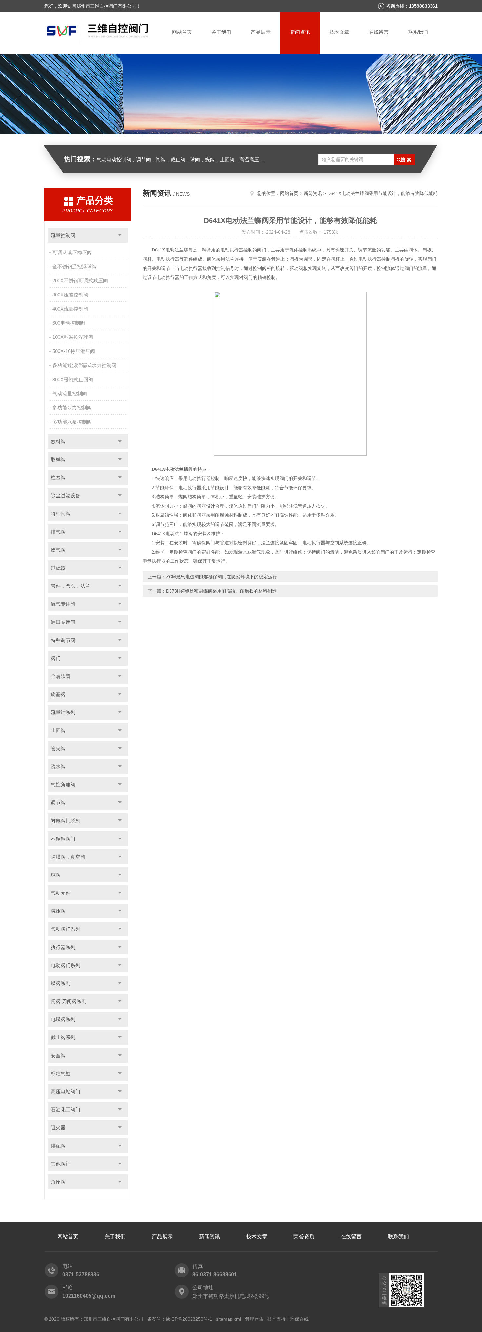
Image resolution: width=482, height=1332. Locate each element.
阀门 (56, 658)
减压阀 (58, 911)
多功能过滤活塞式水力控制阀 (84, 365)
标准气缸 (60, 1073)
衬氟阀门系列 (65, 820)
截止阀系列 (63, 1037)
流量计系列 (63, 712)
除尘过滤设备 (65, 495)
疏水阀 (58, 766)
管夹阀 (58, 748)
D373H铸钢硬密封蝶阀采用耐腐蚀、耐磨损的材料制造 (221, 591)
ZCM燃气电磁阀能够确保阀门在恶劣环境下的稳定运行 (221, 576)
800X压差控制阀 (70, 294)
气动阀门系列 (65, 929)
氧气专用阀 (63, 604)
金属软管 (60, 676)
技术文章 (339, 32)
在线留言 (379, 32)
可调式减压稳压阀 (72, 252)
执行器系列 (63, 947)
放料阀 (58, 441)
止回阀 (58, 730)
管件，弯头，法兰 (70, 586)
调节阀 (58, 802)
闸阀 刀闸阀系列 (69, 1001)
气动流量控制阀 (69, 393)
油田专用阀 (63, 622)
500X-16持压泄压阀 (73, 351)
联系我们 (418, 32)
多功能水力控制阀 (72, 407)
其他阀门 (60, 1164)
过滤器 (58, 568)
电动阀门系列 (65, 965)
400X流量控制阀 (70, 309)
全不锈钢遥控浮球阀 (74, 266)
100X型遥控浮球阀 (72, 337)
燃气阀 (58, 550)
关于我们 (221, 32)
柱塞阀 (58, 477)
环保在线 (299, 1318)
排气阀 (58, 532)
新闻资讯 (300, 32)
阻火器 (58, 1127)
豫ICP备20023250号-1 (189, 1318)
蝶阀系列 (60, 983)
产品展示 (261, 32)
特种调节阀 (63, 640)
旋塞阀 (58, 694)
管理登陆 (254, 1318)
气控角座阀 (63, 784)
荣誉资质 (303, 1236)
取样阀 (58, 459)
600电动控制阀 (68, 323)
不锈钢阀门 (63, 838)
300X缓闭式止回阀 (72, 379)
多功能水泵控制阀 (72, 422)
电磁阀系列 (63, 1019)
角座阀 (58, 1182)
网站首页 (182, 32)
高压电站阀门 (65, 1091)
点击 (120, 235)
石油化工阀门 (65, 1109)
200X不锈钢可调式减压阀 (80, 280)
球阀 (56, 875)
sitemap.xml (228, 1318)
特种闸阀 (60, 513)
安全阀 (58, 1055)
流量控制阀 (63, 235)
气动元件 (60, 893)
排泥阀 (58, 1145)
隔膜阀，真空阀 (68, 857)
